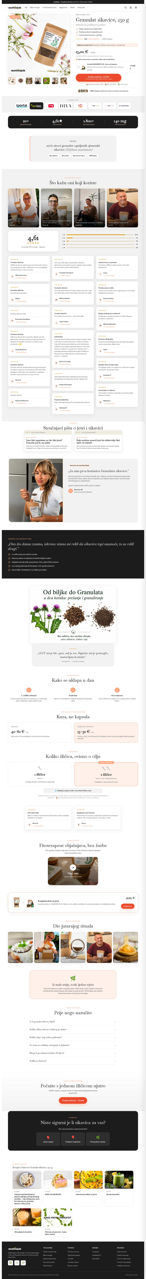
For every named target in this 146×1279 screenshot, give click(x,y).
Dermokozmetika (49, 1262)
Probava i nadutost (72, 1139)
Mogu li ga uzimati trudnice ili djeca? (47, 1053)
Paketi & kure (47, 1266)
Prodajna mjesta (73, 1262)
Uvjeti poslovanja (123, 1255)
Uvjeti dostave (122, 1252)
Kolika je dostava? (38, 1060)
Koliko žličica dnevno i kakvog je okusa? (48, 1029)
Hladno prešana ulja (49, 1252)
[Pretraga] (125, 7)
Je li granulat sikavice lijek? (42, 1021)
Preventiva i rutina (97, 1139)
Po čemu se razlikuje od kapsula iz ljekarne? (49, 1045)
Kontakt (70, 1259)
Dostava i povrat (73, 1252)
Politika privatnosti (123, 1266)
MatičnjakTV (96, 1255)
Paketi (72, 7)
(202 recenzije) (93, 39)
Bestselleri (95, 1259)
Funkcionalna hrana (49, 7)
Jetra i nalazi (48, 1139)
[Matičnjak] (15, 7)
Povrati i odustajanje (124, 1262)
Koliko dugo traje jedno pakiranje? (46, 1037)
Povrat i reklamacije (123, 1259)
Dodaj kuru (128, 906)
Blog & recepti (72, 1266)
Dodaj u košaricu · (73, 1100)
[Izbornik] (136, 7)
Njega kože (63, 7)
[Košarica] (131, 7)
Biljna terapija (35, 7)
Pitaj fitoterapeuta (74, 1255)
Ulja (26, 7)
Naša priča (81, 7)
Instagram (95, 1252)
